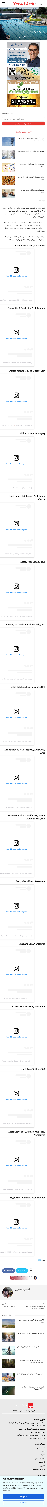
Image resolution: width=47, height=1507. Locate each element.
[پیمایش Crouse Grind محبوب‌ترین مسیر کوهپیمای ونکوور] (8, 1363)
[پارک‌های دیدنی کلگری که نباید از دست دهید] (8, 1323)
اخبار (31, 1426)
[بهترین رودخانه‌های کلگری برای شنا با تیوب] (8, 1337)
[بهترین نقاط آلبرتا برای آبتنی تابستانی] (8, 1350)
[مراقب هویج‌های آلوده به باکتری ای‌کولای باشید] (8, 180)
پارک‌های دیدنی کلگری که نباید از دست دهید (31, 1321)
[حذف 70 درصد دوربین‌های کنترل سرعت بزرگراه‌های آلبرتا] (8, 141)
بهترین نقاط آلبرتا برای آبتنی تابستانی (28, 1346)
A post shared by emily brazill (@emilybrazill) (16, 936)
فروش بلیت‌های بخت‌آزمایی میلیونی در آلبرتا (31, 165)
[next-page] (40, 201)
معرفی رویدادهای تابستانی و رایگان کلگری (30, 1373)
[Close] (44, 1477)
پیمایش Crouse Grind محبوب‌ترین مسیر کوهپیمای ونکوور (32, 1361)
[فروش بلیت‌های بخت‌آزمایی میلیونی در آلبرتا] (8, 167)
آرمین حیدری (19, 37)
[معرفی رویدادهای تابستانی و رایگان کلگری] (8, 1377)
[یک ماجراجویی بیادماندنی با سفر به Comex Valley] (8, 1390)
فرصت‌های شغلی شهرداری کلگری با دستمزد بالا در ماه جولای (35, 1307)
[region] (23, 1491)
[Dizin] (23, 87)
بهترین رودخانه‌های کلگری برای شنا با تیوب (30, 1333)
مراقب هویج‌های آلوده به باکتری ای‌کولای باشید (31, 178)
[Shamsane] (23, 100)
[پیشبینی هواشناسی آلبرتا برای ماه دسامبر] (8, 154)
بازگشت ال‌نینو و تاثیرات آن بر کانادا (11, 1306)
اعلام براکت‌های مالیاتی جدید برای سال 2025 (31, 191)
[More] (31, 1270)
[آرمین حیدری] (8, 37)
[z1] (23, 1278)
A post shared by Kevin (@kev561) (16, 998)
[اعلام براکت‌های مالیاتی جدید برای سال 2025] (8, 193)
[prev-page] (43, 201)
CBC (39, 1260)
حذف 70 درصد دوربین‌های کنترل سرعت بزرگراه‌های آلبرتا (31, 139)
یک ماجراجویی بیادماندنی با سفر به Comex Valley (33, 1388)
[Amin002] (23, 54)
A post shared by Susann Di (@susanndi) (16, 1061)
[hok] (23, 73)
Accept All (23, 1496)
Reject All (23, 1502)
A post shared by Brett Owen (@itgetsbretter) (16, 488)
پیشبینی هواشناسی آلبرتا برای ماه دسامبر (31, 151)
